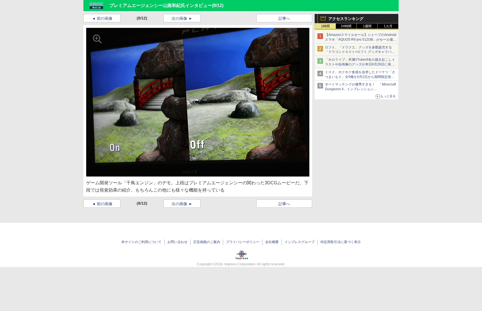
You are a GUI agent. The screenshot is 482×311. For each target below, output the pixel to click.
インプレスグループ (300, 242)
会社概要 (272, 242)
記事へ (284, 18)
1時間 (325, 26)
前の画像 (104, 18)
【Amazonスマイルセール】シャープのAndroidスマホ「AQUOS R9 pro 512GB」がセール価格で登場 (360, 39)
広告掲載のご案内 (206, 242)
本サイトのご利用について (141, 242)
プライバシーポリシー (242, 242)
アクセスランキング (345, 18)
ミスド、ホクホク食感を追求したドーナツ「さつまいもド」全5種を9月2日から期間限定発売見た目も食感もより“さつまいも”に (360, 77)
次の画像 (179, 18)
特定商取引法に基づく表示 (340, 242)
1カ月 (388, 26)
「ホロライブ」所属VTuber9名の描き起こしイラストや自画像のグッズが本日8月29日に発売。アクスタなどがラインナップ (360, 64)
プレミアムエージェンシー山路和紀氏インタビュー (160, 5)
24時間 (346, 26)
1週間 (367, 26)
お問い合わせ (177, 242)
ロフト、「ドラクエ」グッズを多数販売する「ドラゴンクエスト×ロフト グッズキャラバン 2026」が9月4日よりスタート (360, 52)
